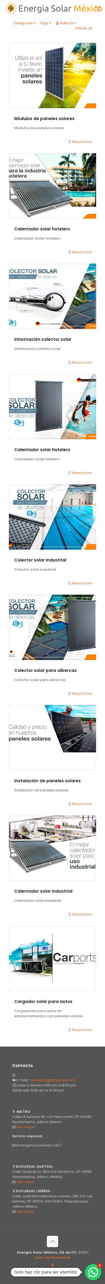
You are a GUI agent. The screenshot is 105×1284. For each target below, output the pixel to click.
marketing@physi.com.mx (52, 1080)
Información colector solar (42, 339)
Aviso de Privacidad (52, 1257)
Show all (85, 28)
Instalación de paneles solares (47, 781)
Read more (82, 141)
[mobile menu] (97, 8)
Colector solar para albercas (45, 670)
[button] (93, 1272)
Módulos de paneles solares (44, 118)
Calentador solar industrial (43, 891)
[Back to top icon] (52, 1241)
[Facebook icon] (53, 1265)
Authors (66, 23)
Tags (44, 23)
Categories (23, 23)
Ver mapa (25, 1126)
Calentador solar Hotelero (42, 449)
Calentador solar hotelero (42, 229)
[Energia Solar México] (54, 8)
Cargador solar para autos (43, 1001)
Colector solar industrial (40, 560)
